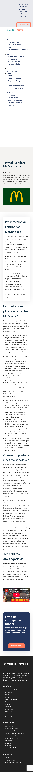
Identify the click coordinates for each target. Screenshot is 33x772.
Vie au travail (13, 59)
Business (10, 93)
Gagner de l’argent (15, 81)
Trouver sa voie (14, 42)
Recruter (11, 105)
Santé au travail (14, 62)
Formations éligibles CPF (12, 731)
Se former (8, 707)
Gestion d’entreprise (15, 100)
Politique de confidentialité (13, 762)
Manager (11, 95)
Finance (9, 73)
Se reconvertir (9, 709)
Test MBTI (22, 16)
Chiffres (11, 76)
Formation (10, 69)
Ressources (23, 11)
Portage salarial (14, 64)
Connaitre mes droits (16, 57)
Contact (7, 758)
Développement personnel (18, 50)
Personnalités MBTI (10, 748)
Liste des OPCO (9, 741)
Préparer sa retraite (15, 88)
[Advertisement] (16, 129)
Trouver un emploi (15, 45)
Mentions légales (10, 760)
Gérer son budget (14, 78)
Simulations (8, 745)
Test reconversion (25, 14)
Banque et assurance (16, 86)
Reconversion (12, 71)
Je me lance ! (16, 646)
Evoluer (10, 47)
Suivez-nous (24, 24)
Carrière (10, 40)
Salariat (10, 54)
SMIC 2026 (8, 743)
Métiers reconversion (11, 728)
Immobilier (12, 83)
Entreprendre (13, 98)
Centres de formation (11, 736)
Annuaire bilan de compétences (14, 733)
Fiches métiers (24, 4)
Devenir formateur (15, 103)
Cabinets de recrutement (12, 738)
